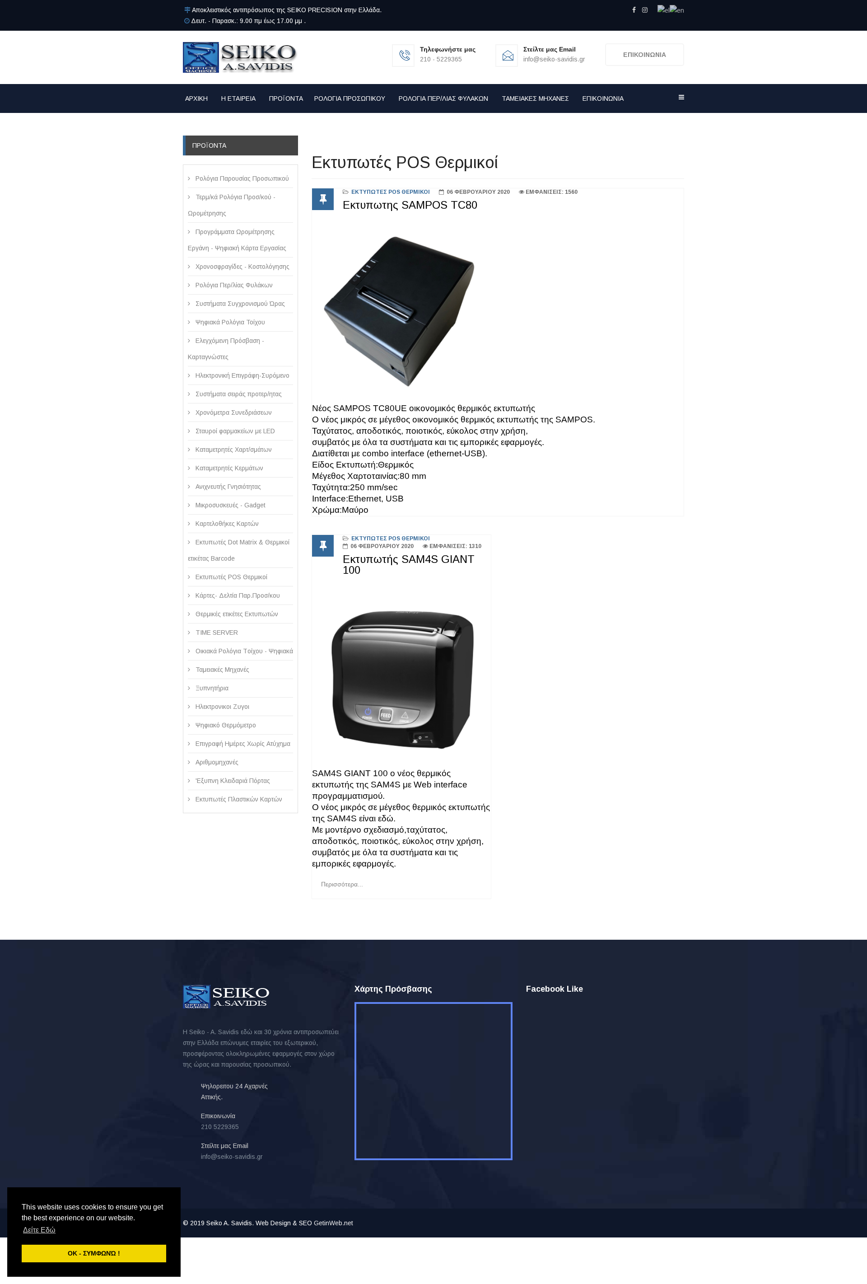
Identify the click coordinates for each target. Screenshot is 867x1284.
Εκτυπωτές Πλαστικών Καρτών (238, 799)
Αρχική (196, 98)
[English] (677, 10)
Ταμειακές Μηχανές (535, 98)
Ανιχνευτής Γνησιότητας (227, 486)
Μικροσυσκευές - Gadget (230, 505)
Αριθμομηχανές (216, 762)
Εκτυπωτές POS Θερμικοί (230, 577)
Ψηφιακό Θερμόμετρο (225, 725)
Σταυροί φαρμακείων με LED (234, 431)
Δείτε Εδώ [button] (39, 1230)
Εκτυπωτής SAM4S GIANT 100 (409, 564)
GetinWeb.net (333, 1223)
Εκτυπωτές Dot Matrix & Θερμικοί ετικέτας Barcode (238, 550)
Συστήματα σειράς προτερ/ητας (238, 394)
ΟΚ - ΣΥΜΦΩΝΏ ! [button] (94, 1253)
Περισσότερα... (342, 884)
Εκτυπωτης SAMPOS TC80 (410, 205)
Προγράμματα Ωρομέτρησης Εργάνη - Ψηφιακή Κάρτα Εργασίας (237, 240)
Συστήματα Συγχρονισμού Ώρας (239, 303)
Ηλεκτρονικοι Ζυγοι (221, 706)
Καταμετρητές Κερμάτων (228, 468)
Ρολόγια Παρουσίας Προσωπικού (241, 178)
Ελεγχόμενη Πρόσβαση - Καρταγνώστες (226, 349)
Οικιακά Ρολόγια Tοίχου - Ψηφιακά (243, 651)
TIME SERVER (216, 632)
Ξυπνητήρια (211, 688)
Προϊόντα (286, 98)
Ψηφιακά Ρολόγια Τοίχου (229, 322)
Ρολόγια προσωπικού (349, 98)
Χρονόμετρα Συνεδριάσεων (233, 412)
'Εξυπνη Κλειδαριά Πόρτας (232, 780)
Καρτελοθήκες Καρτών (226, 523)
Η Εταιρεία (238, 98)
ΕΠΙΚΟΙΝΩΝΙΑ (644, 54)
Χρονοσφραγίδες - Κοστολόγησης (241, 266)
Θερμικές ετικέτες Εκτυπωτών (236, 614)
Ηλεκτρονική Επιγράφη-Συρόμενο (241, 375)
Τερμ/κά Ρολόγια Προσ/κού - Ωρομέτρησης (231, 205)
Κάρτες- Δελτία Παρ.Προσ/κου (237, 595)
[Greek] (663, 10)
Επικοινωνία (603, 98)
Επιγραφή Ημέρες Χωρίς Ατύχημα (242, 743)
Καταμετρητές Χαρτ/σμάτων (233, 449)
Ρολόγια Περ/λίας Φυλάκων (443, 98)
